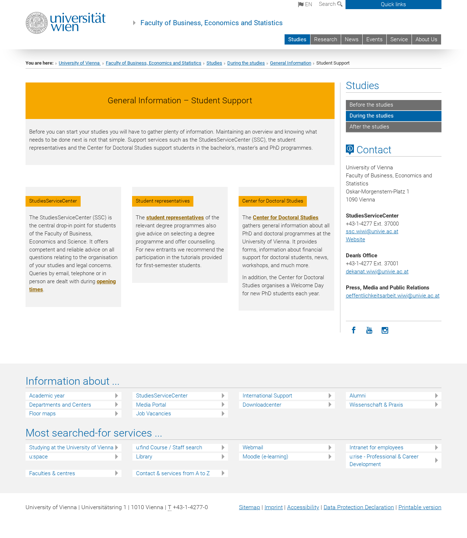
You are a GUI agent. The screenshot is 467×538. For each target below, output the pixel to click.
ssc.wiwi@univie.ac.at (372, 231)
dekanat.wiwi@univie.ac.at (377, 271)
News (352, 39)
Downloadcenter (262, 404)
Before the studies (371, 104)
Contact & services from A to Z (173, 473)
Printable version (419, 507)
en (308, 4)
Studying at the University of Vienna (71, 447)
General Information (290, 63)
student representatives (175, 217)
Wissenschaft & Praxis (376, 404)
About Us (426, 39)
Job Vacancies (153, 413)
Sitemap (249, 507)
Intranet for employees (377, 447)
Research (325, 39)
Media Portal (151, 404)
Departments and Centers (60, 404)
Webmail (253, 447)
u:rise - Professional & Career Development (384, 460)
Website (355, 239)
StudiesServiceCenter (162, 395)
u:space (38, 456)
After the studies (369, 126)
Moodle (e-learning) (265, 456)
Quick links (393, 4)
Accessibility (303, 507)
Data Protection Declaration (359, 507)
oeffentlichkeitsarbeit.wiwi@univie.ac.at (393, 295)
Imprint (274, 507)
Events (374, 39)
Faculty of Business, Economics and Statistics (211, 23)
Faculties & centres (52, 473)
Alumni (358, 395)
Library (144, 456)
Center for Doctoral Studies (286, 217)
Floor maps (42, 413)
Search (328, 4)
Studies (297, 39)
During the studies (246, 63)
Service (399, 39)
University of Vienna (80, 63)
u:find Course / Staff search (169, 447)
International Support (267, 395)
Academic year (47, 395)
